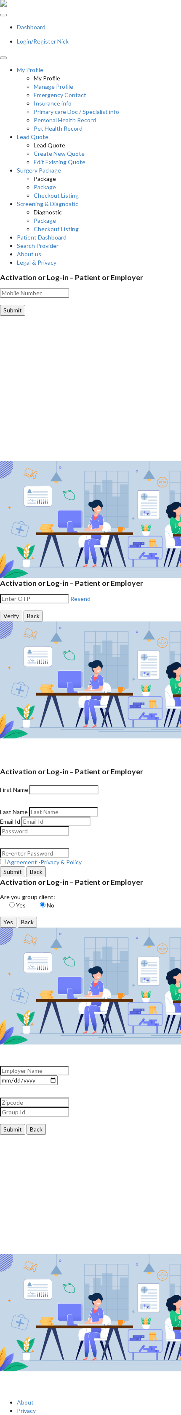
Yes (23, 905)
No (51, 905)
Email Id (10, 821)
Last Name (14, 811)
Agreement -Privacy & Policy (43, 862)
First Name (14, 789)
